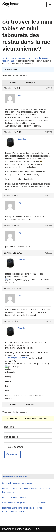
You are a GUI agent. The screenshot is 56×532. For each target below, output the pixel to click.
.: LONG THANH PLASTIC (16, 358)
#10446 (49, 88)
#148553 (48, 253)
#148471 (48, 196)
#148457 (48, 132)
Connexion (12, 454)
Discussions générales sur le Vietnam (22, 58)
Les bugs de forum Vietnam (14, 497)
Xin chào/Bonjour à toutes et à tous (17, 483)
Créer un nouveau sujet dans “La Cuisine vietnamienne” (26, 503)
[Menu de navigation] (50, 4)
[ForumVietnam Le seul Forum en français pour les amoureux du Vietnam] (11, 4)
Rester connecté (15, 447)
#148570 (48, 321)
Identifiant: (9, 426)
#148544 (48, 226)
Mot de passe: (11, 436)
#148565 (48, 288)
